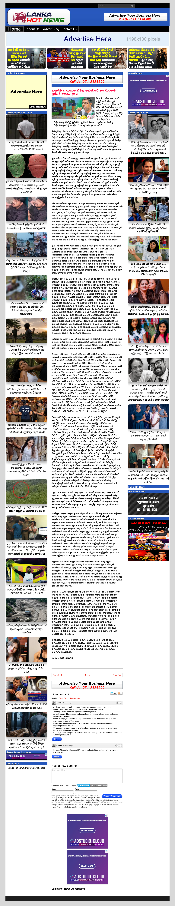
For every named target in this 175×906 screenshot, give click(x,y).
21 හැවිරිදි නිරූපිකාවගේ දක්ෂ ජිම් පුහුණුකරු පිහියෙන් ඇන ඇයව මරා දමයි (26, 668)
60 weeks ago (67, 703)
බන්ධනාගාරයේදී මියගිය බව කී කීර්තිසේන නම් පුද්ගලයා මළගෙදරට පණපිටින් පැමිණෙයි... (148, 228)
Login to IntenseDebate (83, 785)
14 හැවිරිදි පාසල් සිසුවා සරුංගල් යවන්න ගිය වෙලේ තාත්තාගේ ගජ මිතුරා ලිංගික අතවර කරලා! (27, 349)
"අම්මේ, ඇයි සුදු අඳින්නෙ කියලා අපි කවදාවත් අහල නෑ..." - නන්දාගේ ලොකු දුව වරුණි (148, 435)
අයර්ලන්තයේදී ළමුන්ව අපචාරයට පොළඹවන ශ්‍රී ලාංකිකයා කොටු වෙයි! (26, 226)
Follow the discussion (120, 693)
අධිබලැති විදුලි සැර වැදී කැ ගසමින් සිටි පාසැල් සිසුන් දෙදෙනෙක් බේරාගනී (26, 508)
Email (77, 789)
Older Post (117, 675)
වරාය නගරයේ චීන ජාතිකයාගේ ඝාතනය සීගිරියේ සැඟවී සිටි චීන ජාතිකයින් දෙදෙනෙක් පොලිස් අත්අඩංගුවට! (27, 308)
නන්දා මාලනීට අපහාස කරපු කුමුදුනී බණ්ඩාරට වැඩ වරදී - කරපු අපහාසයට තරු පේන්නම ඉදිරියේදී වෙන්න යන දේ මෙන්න (148, 477)
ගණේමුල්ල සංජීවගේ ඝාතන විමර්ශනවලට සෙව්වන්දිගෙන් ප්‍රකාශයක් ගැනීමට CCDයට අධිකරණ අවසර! (26, 469)
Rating (66, 698)
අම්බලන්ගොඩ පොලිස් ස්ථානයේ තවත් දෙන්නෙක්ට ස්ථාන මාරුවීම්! (26, 705)
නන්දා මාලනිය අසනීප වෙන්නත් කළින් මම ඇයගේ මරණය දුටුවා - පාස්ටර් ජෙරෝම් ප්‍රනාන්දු (148, 188)
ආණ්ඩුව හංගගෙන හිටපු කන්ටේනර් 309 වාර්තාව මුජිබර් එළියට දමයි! (84, 92)
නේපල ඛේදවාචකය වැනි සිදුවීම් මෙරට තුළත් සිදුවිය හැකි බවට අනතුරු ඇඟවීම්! (26, 629)
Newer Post (57, 675)
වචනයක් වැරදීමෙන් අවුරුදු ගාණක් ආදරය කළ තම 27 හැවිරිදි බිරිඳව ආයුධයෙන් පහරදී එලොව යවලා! (26, 743)
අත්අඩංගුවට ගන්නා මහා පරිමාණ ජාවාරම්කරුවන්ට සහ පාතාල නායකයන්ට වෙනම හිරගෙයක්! (26, 145)
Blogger (41, 767)
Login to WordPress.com (98, 785)
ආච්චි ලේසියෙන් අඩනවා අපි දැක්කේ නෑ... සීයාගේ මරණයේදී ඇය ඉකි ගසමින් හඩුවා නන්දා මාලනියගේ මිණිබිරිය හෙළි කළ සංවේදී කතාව (148, 147)
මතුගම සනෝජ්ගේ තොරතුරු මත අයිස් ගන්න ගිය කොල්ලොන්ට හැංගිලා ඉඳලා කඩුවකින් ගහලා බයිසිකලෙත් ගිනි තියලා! (26, 265)
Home (87, 675)
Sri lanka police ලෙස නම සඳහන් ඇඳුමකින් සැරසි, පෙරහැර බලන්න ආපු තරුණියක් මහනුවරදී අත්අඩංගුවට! (27, 428)
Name (54, 789)
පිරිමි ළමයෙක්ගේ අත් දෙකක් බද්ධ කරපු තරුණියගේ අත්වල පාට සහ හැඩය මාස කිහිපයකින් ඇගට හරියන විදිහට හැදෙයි (148, 269)
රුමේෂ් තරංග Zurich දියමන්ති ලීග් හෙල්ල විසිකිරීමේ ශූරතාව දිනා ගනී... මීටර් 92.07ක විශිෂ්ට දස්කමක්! (26, 589)
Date (60, 698)
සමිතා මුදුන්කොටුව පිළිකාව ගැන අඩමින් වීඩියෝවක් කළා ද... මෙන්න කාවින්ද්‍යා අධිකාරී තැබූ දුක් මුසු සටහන (148, 310)
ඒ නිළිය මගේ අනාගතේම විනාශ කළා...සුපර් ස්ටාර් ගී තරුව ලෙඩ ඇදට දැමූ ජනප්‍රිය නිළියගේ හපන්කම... (148, 349)
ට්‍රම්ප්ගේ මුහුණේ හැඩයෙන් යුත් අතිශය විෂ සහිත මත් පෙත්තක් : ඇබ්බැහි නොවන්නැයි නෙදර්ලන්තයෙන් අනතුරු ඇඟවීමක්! (26, 187)
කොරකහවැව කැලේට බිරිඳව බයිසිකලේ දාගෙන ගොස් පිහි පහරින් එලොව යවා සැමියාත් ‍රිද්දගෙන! (26, 389)
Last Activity (75, 698)
